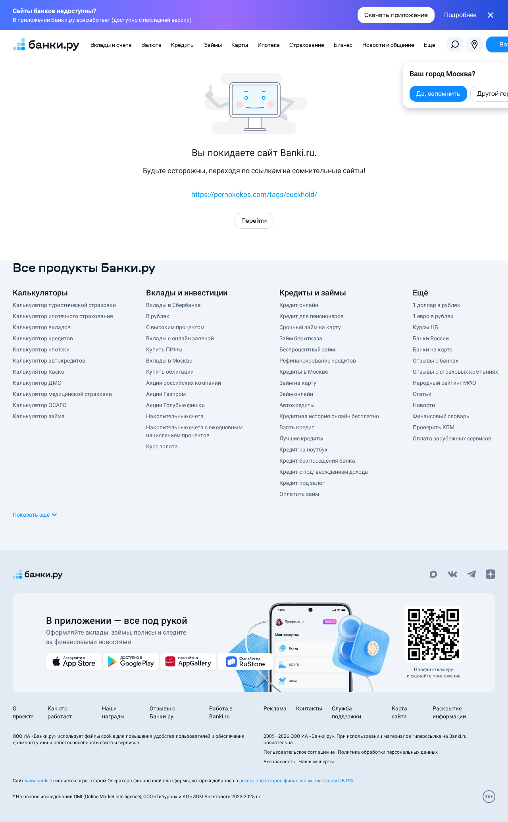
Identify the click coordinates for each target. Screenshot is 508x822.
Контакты (309, 708)
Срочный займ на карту (310, 327)
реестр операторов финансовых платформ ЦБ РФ (296, 780)
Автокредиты (297, 405)
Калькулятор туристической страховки (64, 305)
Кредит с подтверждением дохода (323, 472)
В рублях (157, 316)
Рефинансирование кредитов (317, 360)
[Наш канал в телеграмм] (471, 575)
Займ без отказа (300, 338)
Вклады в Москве (169, 360)
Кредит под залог (302, 483)
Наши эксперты (316, 761)
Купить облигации (170, 372)
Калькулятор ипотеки (41, 349)
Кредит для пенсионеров (311, 316)
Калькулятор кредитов (43, 338)
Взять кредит (296, 427)
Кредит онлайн (298, 305)
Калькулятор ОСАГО (40, 405)
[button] (35, 515)
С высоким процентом (175, 327)
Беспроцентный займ (307, 349)
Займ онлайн (296, 394)
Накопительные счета (175, 416)
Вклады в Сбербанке (173, 305)
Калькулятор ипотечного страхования (63, 316)
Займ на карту (297, 383)
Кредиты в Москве (303, 372)
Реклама (275, 708)
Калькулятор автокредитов (49, 360)
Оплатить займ (299, 494)
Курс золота (162, 446)
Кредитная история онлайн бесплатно (329, 416)
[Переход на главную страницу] (46, 44)
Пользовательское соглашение (299, 752)
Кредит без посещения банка (317, 460)
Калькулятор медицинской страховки (62, 394)
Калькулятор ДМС (37, 383)
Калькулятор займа (39, 416)
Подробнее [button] (460, 15)
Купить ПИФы (164, 349)
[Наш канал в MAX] (433, 575)
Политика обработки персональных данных (388, 752)
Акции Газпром (166, 394)
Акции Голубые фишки (175, 405)
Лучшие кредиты (301, 438)
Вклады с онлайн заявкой (180, 338)
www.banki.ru (39, 780)
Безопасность (279, 761)
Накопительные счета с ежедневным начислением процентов (194, 431)
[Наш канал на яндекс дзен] (490, 575)
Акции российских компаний (183, 383)
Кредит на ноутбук (303, 449)
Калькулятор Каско (38, 372)
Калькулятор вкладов (42, 327)
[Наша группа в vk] (452, 575)
